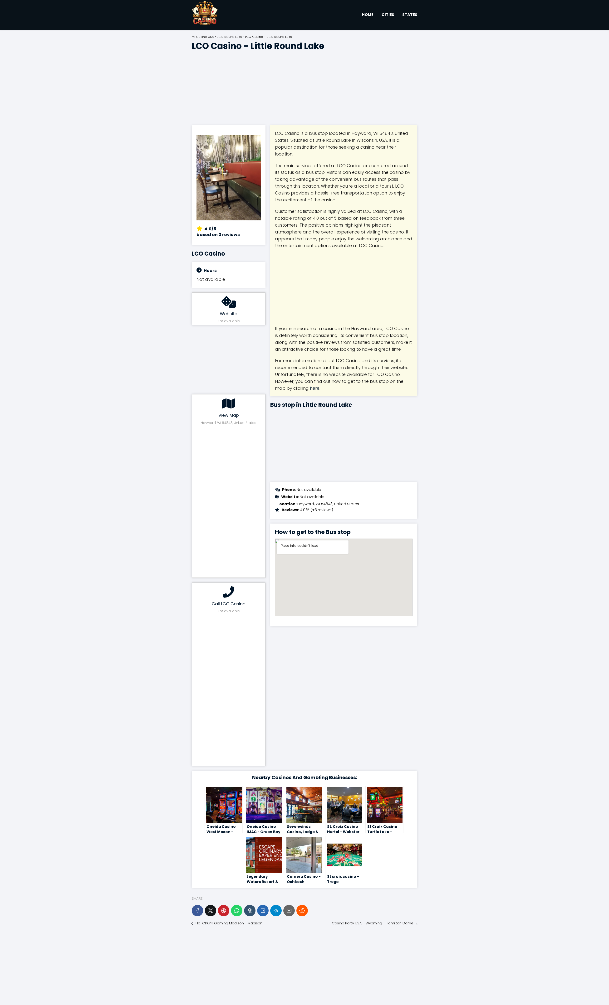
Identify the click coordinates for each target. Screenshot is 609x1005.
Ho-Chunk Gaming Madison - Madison (229, 923)
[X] (210, 910)
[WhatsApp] (236, 910)
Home (367, 14)
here (314, 388)
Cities (388, 14)
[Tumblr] (249, 910)
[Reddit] (302, 910)
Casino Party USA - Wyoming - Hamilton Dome (372, 923)
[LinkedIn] (263, 910)
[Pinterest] (223, 910)
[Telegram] (276, 910)
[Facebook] (197, 910)
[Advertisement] (304, 86)
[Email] (289, 910)
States (409, 14)
